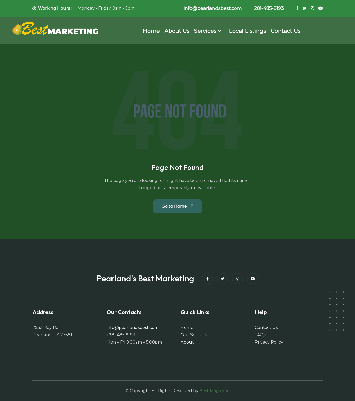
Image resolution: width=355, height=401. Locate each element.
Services (205, 31)
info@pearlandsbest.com (133, 327)
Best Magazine (214, 390)
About (187, 342)
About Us (177, 31)
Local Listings (247, 31)
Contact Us (285, 31)
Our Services (194, 334)
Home (151, 31)
